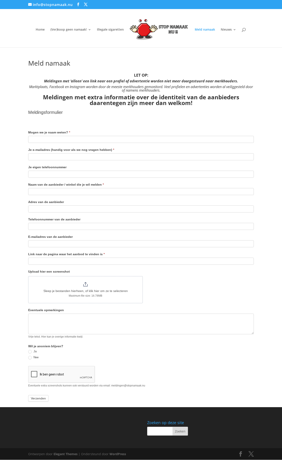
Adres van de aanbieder (46, 202)
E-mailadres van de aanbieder (50, 236)
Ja (35, 351)
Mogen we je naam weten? (49, 132)
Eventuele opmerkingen (46, 310)
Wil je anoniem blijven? (45, 346)
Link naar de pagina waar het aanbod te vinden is (66, 254)
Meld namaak (205, 29)
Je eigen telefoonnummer (47, 167)
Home (40, 29)
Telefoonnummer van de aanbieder (54, 219)
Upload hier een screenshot (49, 271)
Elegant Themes (66, 454)
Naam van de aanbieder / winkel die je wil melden (66, 184)
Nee (36, 357)
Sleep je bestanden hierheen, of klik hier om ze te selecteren (85, 291)
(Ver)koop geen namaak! (68, 29)
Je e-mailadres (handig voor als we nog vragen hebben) (71, 149)
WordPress (117, 454)
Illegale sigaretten (110, 29)
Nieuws (226, 29)
